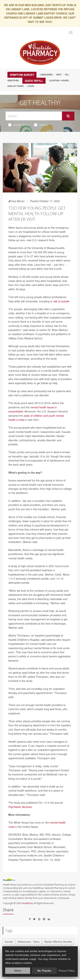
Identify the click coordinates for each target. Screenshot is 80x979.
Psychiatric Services (20, 807)
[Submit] (68, 116)
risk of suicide (61, 301)
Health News (21, 125)
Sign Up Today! (15, 85)
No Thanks (44, 970)
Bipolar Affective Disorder (58, 941)
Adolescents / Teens (28, 941)
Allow (17, 970)
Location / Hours (59, 80)
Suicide (9, 941)
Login (30, 85)
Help (58, 74)
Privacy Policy (67, 970)
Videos (43, 125)
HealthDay (27, 903)
